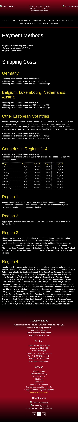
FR (43, 414)
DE (34, 414)
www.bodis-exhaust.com (39, 361)
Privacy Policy (39, 376)
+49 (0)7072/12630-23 (39, 330)
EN (39, 414)
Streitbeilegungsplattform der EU (39, 387)
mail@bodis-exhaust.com (39, 11)
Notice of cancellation (39, 384)
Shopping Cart (39, 371)
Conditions (39, 382)
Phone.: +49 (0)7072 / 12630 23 (39, 6)
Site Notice (39, 379)
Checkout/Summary (39, 374)
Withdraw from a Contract (39, 392)
